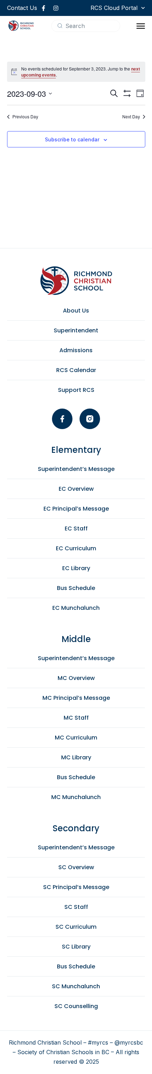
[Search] (60, 25)
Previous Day (25, 116)
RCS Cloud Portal (114, 7)
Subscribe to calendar (72, 139)
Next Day (131, 116)
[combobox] (85, 26)
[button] (140, 26)
